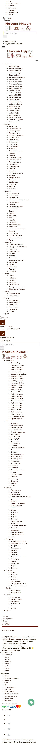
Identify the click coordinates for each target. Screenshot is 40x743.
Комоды (7, 273)
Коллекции (8, 64)
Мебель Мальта (14, 115)
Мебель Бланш (14, 99)
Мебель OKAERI (15, 95)
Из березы (12, 215)
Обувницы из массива (17, 289)
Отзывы (7, 685)
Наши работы (13, 12)
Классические (14, 284)
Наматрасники (14, 251)
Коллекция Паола (15, 81)
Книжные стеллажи (16, 151)
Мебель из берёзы (15, 104)
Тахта (11, 240)
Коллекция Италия (15, 68)
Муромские (13, 262)
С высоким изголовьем (17, 229)
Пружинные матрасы (16, 244)
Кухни (6, 313)
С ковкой (12, 231)
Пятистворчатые (15, 160)
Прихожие (12, 184)
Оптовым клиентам (11, 694)
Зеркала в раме (14, 122)
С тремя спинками (15, 238)
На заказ (12, 153)
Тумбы (6, 291)
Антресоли (13, 126)
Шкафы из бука (14, 177)
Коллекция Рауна (15, 84)
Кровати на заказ (15, 224)
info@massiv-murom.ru (14, 639)
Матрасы (7, 242)
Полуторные (13, 195)
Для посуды (13, 144)
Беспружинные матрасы (18, 246)
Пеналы (12, 155)
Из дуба (12, 220)
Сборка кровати (10, 687)
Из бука (11, 217)
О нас (10, 1)
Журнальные (13, 300)
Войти (7, 20)
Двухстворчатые (15, 131)
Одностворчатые (15, 128)
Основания (13, 267)
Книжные (12, 180)
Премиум (12, 271)
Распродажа (8, 689)
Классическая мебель (17, 77)
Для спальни (13, 146)
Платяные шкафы (15, 157)
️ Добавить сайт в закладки (11, 650)
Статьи (10, 14)
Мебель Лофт (14, 113)
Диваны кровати (15, 209)
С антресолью (14, 166)
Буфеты (12, 186)
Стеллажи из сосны (16, 173)
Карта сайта (8, 698)
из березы (12, 148)
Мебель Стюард (15, 117)
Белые (11, 211)
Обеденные (13, 304)
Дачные (11, 213)
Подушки (12, 269)
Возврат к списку (8, 630)
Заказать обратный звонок (24, 637)
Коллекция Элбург (15, 86)
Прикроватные (14, 296)
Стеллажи (12, 171)
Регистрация (7, 18)
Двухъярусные (14, 202)
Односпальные (14, 193)
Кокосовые (13, 258)
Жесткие (12, 255)
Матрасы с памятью (16, 260)
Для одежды (13, 142)
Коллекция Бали (15, 79)
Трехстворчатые (15, 133)
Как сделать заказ (10, 696)
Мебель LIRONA (15, 93)
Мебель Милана (15, 70)
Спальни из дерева (16, 119)
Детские (12, 204)
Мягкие (11, 264)
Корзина (3, 337)
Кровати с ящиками (16, 206)
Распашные (13, 164)
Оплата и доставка (14, 3)
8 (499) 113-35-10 (6, 326)
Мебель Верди (14, 66)
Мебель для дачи (15, 102)
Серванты (12, 168)
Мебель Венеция (15, 73)
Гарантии (11, 10)
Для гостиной (14, 139)
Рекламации (8, 700)
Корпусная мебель (16, 88)
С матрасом (13, 233)
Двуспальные (14, 197)
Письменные (13, 307)
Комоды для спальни (16, 287)
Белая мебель (14, 75)
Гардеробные (14, 137)
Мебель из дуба (14, 108)
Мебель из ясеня (15, 110)
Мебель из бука (14, 106)
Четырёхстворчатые (16, 135)
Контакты (11, 5)
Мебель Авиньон (15, 97)
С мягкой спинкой (15, 235)
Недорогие (13, 226)
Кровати (7, 191)
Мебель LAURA (14, 90)
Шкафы (7, 124)
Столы (6, 298)
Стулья (11, 311)
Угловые (12, 175)
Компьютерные (14, 302)
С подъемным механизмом (19, 200)
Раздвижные (13, 309)
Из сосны (12, 222)
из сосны (12, 189)
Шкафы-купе (13, 182)
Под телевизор (14, 293)
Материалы (12, 8)
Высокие (12, 253)
